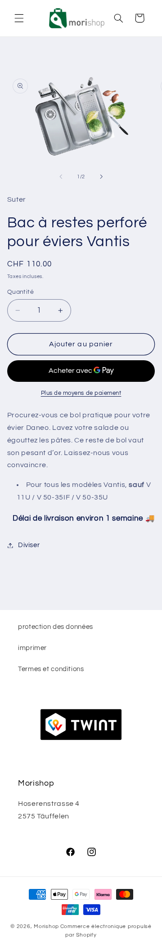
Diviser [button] (29, 545)
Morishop (46, 926)
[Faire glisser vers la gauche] (61, 177)
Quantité (20, 292)
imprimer (32, 648)
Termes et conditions (51, 669)
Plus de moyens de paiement (81, 393)
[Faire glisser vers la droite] (101, 177)
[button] (19, 18)
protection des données (55, 626)
